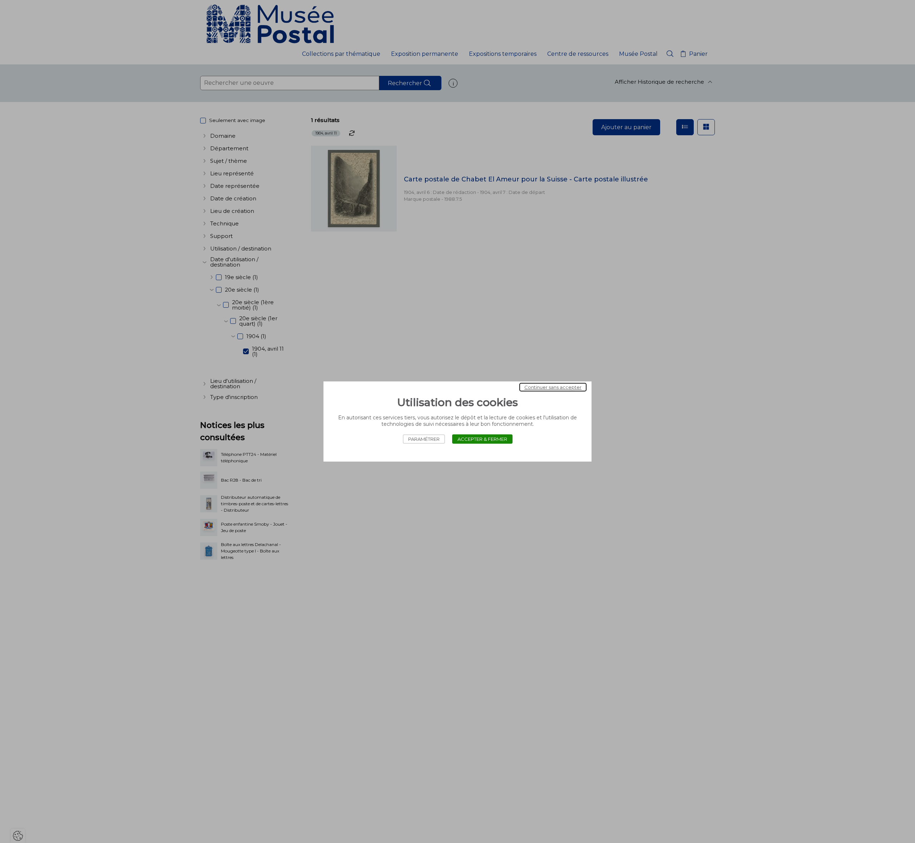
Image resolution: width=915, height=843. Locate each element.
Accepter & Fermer (482, 439)
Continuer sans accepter (553, 387)
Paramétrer (424, 439)
